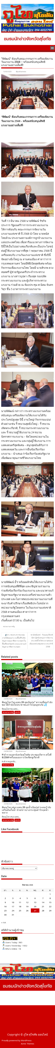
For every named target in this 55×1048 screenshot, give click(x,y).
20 (35, 906)
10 (13, 902)
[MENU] (52, 48)
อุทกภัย (17, 712)
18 (20, 906)
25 (20, 910)
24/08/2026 (7, 699)
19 (27, 906)
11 (20, 902)
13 (35, 902)
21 (43, 906)
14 (43, 902)
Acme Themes (27, 1043)
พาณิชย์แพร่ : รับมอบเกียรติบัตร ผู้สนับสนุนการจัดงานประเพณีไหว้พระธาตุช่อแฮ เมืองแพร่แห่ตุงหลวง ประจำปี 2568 (41, 640)
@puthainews (21, 71)
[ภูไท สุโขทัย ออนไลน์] (3, 47)
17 (13, 906)
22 (50, 906)
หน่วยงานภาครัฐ (9, 626)
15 (50, 902)
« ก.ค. (3, 922)
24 (13, 910)
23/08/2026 (7, 804)
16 (5, 906)
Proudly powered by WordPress (17, 1040)
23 (5, 910)
